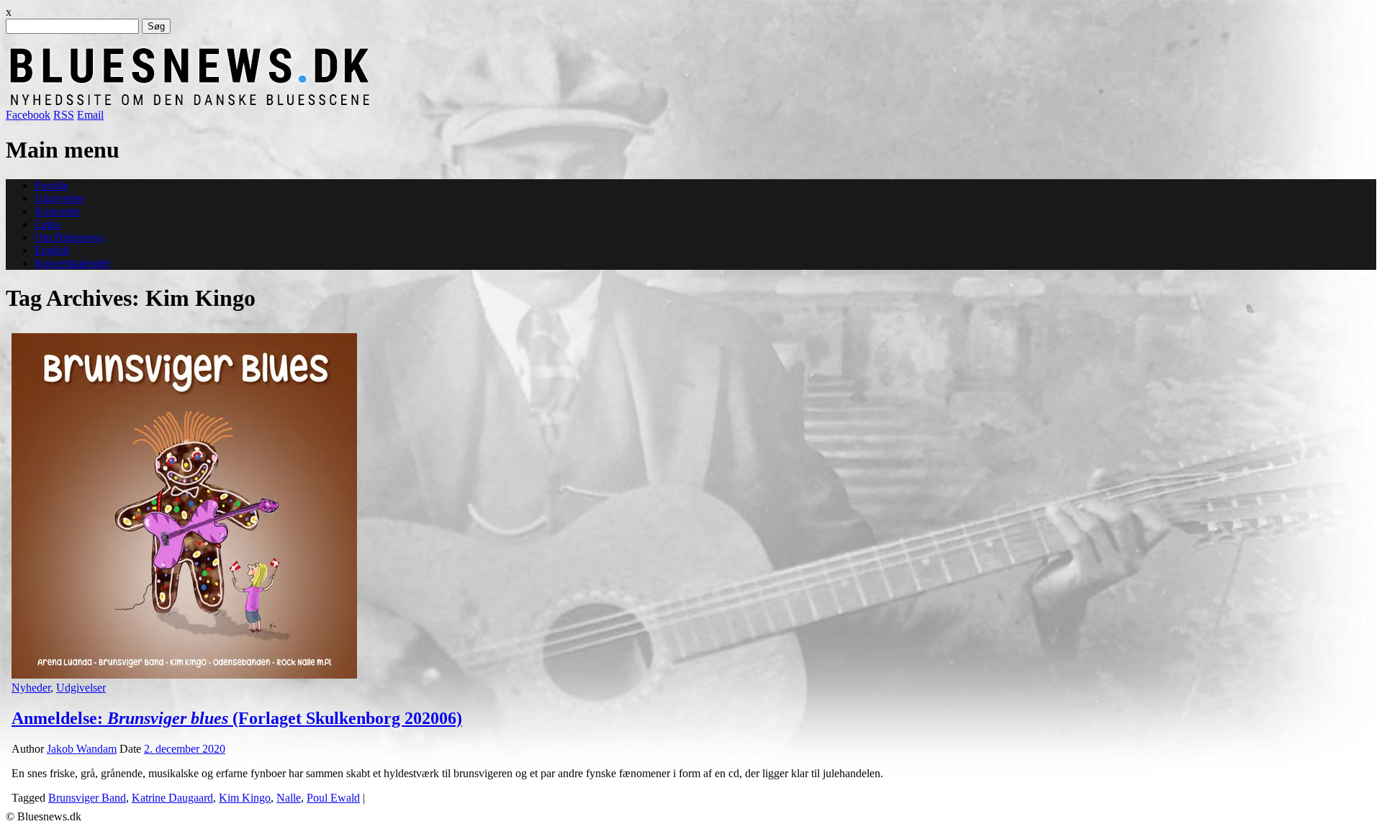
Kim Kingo (245, 798)
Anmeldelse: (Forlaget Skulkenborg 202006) (237, 718)
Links (47, 224)
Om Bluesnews (69, 237)
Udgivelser (59, 198)
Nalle (288, 798)
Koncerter (57, 211)
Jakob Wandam (82, 749)
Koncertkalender (72, 263)
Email (90, 115)
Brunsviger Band (87, 798)
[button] (184, 506)
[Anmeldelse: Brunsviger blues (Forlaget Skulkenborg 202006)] (184, 675)
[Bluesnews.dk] (340, 102)
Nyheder (31, 687)
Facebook (28, 115)
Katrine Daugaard (172, 798)
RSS (63, 115)
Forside (51, 185)
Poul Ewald (333, 798)
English (52, 250)
